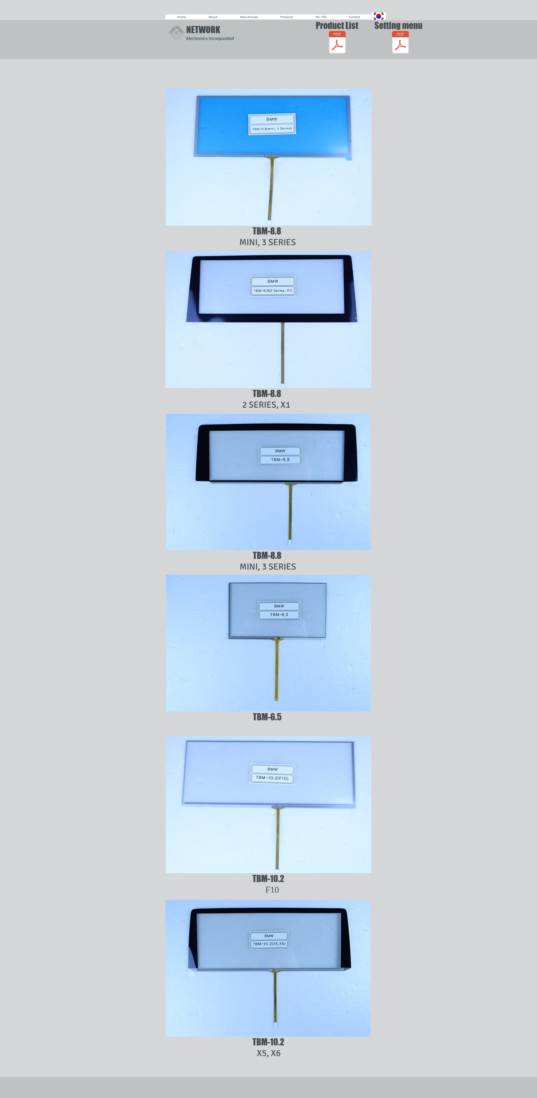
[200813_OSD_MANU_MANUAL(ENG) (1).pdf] (400, 42)
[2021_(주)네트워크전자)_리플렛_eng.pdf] (337, 42)
